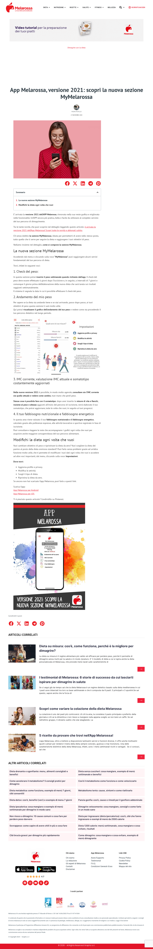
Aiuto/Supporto (97, 858)
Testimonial (96, 861)
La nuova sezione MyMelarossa (33, 200)
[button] (67, 183)
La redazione (71, 861)
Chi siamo (70, 858)
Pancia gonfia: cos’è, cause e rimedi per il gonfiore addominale (110, 800)
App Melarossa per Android (25, 490)
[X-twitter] (41, 882)
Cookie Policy (124, 861)
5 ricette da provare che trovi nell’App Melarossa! (76, 735)
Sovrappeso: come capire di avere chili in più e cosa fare (38, 825)
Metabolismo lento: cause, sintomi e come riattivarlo (105, 790)
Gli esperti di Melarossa (76, 863)
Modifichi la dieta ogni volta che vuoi (36, 205)
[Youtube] (35, 882)
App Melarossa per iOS (23, 493)
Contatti (69, 866)
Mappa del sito (125, 866)
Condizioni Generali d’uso (101, 866)
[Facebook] (24, 882)
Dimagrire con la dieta (76, 47)
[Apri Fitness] (103, 7)
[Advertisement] (76, 68)
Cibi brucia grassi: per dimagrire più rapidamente (35, 835)
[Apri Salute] (90, 7)
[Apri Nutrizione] (65, 7)
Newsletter (123, 863)
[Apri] (124, 7)
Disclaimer (70, 869)
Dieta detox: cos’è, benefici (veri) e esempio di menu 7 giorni (41, 800)
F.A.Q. (93, 863)
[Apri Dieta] (49, 7)
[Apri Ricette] (78, 7)
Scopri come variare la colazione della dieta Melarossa (80, 709)
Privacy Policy (125, 858)
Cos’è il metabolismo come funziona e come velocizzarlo (107, 781)
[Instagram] (30, 882)
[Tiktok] (46, 882)
